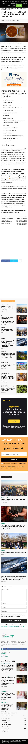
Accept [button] (19, 5)
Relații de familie (5, 304)
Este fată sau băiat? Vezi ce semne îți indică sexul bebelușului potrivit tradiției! (8, 695)
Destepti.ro (4, 653)
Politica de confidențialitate (19, 463)
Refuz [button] (9, 5)
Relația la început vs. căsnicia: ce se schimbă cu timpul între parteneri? (7, 221)
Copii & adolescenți (5, 373)
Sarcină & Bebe (4, 691)
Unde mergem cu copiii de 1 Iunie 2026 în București (8, 365)
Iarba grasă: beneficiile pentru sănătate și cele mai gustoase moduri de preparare (8, 388)
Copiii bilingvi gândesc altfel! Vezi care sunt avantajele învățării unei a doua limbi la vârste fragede (8, 668)
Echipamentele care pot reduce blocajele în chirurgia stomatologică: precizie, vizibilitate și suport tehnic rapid (8, 343)
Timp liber (3, 351)
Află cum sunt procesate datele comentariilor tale (12, 626)
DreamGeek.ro (5, 655)
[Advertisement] (14, 242)
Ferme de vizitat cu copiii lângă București (7, 329)
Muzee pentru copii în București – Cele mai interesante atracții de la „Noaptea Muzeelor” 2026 (8, 377)
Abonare (14, 459)
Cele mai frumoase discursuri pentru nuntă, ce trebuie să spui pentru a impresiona (7, 706)
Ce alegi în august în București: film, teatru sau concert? (7, 308)
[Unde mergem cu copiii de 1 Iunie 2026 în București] (22, 366)
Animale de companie (6, 675)
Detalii (13, 5)
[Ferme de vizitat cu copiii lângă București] (22, 331)
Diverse (3, 315)
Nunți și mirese (4, 702)
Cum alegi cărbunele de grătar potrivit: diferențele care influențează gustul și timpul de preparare (8, 320)
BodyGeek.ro (4, 656)
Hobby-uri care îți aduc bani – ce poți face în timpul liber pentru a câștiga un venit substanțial (21, 221)
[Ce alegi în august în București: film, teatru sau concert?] (22, 308)
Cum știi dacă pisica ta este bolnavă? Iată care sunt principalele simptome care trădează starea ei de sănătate (8, 681)
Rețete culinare (4, 8)
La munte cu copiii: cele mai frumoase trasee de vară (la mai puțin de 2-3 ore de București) (8, 355)
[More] (20, 260)
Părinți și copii (4, 362)
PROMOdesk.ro (5, 650)
